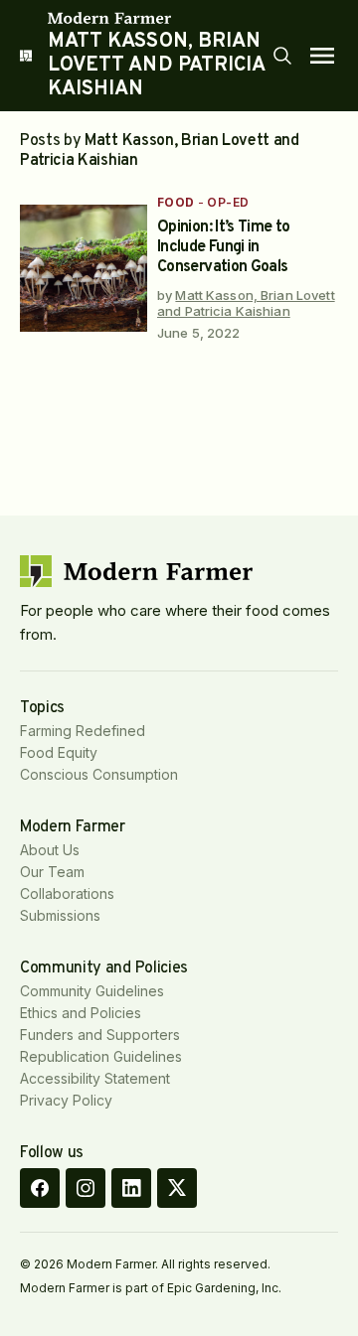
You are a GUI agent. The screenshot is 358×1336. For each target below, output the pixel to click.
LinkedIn (131, 1188)
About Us (50, 849)
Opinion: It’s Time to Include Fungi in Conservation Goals (223, 247)
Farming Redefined (82, 730)
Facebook (40, 1188)
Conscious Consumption (99, 774)
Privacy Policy (66, 1100)
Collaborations (67, 893)
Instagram (85, 1188)
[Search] (282, 56)
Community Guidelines (92, 990)
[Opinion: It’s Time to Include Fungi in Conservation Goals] (83, 268)
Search (282, 56)
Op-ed (228, 202)
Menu (322, 56)
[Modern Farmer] (159, 18)
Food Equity (58, 752)
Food (176, 202)
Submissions (60, 915)
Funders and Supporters (100, 1034)
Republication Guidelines (101, 1056)
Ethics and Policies (80, 1012)
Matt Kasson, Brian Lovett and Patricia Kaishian (246, 303)
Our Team (52, 871)
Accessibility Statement (95, 1078)
